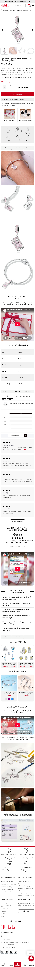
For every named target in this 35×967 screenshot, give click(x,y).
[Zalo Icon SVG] (2, 952)
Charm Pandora (21, 10)
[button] (17, 94)
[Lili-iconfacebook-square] (6, 952)
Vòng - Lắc (12, 10)
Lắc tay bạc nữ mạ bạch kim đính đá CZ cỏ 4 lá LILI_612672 (9, 693)
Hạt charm (29, 10)
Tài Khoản (31, 965)
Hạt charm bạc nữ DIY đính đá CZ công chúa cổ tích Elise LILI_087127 (9, 664)
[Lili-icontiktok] (15, 952)
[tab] (17, 598)
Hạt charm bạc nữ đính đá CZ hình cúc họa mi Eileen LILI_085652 (26, 664)
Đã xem (24, 965)
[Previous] (2, 30)
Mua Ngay (17, 965)
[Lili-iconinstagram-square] (11, 952)
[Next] (32, 30)
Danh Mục (10, 965)
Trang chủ (5, 10)
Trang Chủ (3, 965)
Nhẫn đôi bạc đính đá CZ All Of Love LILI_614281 (26, 693)
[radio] (6, 699)
